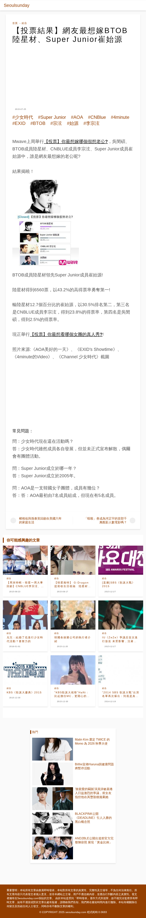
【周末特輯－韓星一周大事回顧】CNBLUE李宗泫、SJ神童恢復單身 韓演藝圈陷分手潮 (25, 584)
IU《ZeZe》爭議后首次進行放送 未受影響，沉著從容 (120, 639)
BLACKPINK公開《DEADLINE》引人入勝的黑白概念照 (93, 817)
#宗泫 (56, 123)
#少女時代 (22, 117)
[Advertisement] (73, 72)
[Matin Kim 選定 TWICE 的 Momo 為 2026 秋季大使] (52, 749)
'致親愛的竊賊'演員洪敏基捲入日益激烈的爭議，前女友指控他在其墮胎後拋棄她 (94, 793)
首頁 (15, 23)
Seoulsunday (16, 5)
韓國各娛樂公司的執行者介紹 (72, 639)
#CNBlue (97, 117)
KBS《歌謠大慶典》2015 (24, 692)
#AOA (77, 117)
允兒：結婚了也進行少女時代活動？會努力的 (25, 639)
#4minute (120, 117)
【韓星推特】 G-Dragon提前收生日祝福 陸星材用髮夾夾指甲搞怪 (72, 584)
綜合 (24, 23)
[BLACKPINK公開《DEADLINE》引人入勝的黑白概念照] (52, 823)
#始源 (73, 123)
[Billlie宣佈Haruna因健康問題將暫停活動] (52, 773)
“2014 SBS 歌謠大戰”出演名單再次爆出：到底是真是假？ (120, 694)
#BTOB (37, 123)
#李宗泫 (91, 123)
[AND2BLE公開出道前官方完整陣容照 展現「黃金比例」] (52, 848)
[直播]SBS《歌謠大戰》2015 (118, 584)
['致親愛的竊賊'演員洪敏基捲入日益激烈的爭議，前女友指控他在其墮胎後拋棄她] (52, 798)
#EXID (18, 123)
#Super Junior (52, 117)
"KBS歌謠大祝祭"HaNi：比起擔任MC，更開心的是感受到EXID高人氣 (72, 694)
